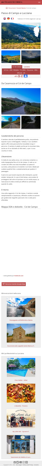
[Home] (6, 8)
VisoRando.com (18, 276)
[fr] (12, 18)
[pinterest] (26, 462)
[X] (17, 462)
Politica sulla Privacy (28, 465)
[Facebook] (15, 462)
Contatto (36, 465)
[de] (8, 18)
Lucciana (27, 67)
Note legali (19, 465)
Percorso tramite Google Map (15, 284)
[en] (4, 18)
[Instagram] (23, 462)
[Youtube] (20, 462)
